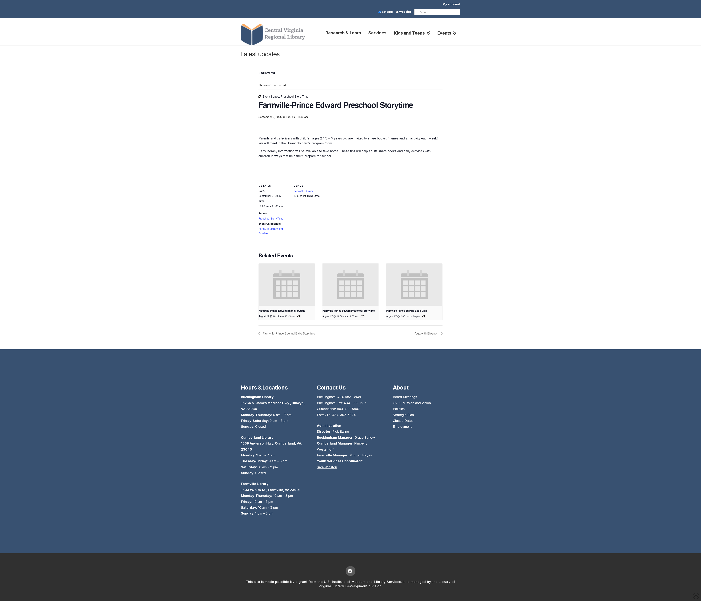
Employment (402, 426)
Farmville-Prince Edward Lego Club (406, 310)
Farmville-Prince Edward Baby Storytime (282, 310)
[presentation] (287, 285)
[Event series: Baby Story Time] (298, 316)
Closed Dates (403, 421)
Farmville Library (268, 228)
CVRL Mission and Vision (412, 403)
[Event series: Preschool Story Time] (362, 316)
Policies (399, 409)
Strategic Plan (403, 415)
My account (451, 4)
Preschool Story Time (270, 218)
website (405, 12)
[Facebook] (350, 571)
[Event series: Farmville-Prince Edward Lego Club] (423, 316)
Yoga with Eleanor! (426, 333)
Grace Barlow (365, 437)
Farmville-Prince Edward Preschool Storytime (348, 310)
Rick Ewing (340, 431)
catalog (387, 12)
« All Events (266, 73)
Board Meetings (405, 397)
